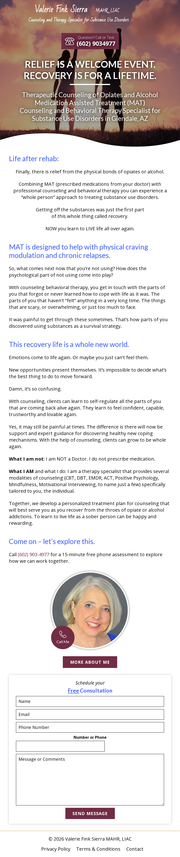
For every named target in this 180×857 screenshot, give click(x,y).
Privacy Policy (55, 849)
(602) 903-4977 (33, 554)
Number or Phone (90, 737)
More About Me (90, 662)
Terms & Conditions (98, 849)
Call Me (62, 641)
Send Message (90, 813)
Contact (134, 849)
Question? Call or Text (96, 41)
